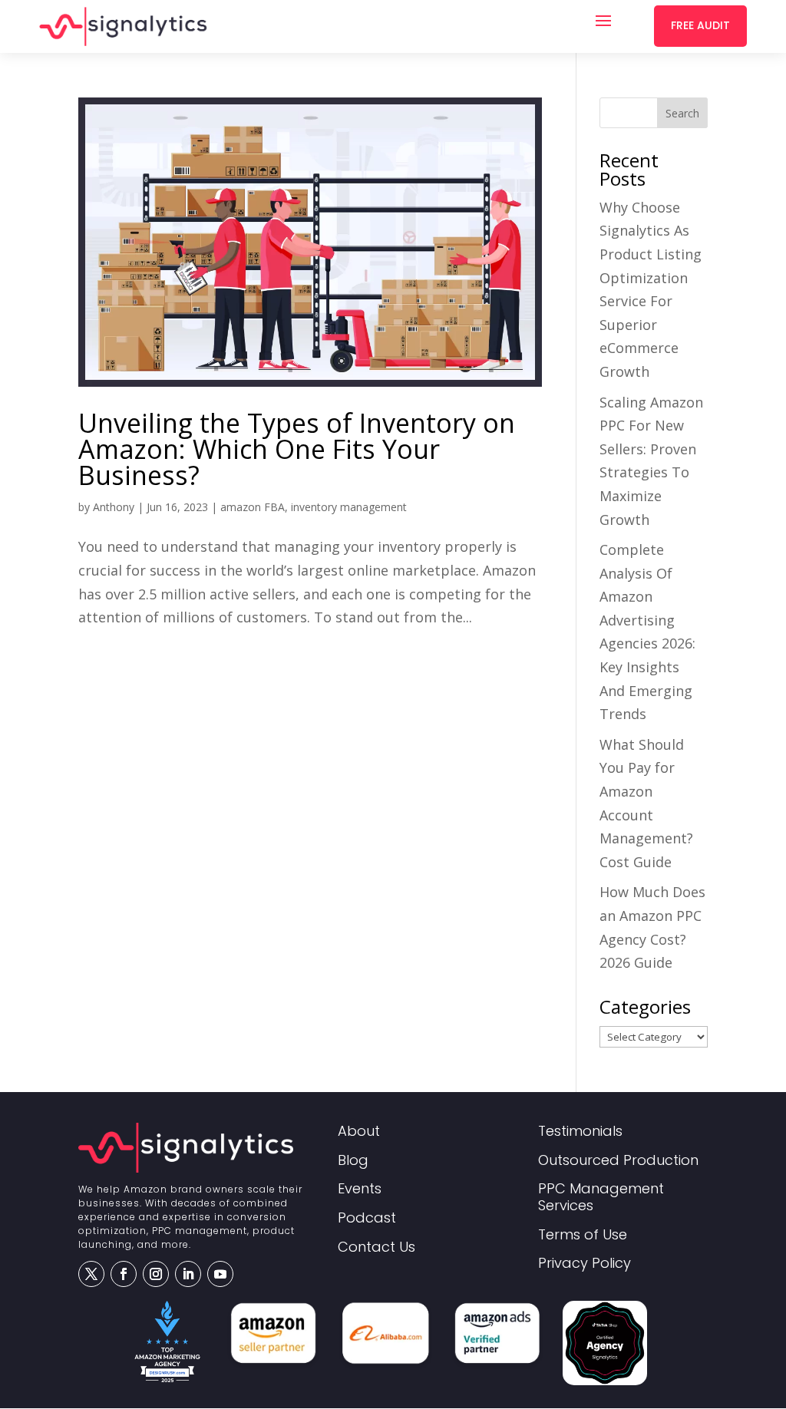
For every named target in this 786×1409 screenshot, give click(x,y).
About (359, 1131)
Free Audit (700, 25)
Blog (353, 1161)
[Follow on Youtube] (220, 1274)
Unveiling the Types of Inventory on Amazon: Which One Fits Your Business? (296, 449)
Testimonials (580, 1131)
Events (359, 1189)
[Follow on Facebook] (124, 1274)
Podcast (367, 1218)
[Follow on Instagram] (156, 1274)
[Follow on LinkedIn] (188, 1274)
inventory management (349, 507)
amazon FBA (252, 507)
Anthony (113, 507)
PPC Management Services (601, 1197)
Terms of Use (582, 1235)
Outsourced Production (618, 1161)
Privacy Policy (584, 1263)
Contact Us (376, 1247)
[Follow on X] (91, 1274)
